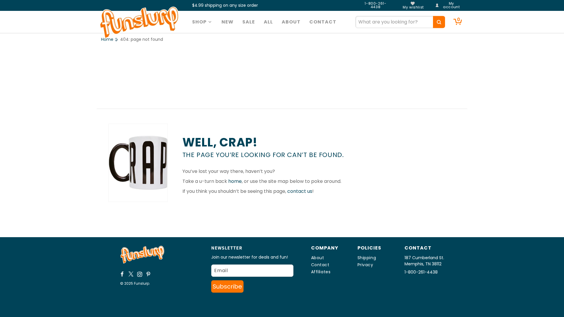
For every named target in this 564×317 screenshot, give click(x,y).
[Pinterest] (148, 274)
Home (107, 39)
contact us (299, 191)
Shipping (366, 258)
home (235, 181)
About (317, 258)
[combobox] (400, 22)
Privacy (365, 265)
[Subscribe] (227, 286)
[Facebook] (122, 274)
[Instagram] (139, 274)
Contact (320, 265)
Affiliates (321, 272)
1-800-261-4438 (375, 5)
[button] (202, 22)
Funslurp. (142, 283)
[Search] (439, 22)
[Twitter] (131, 274)
